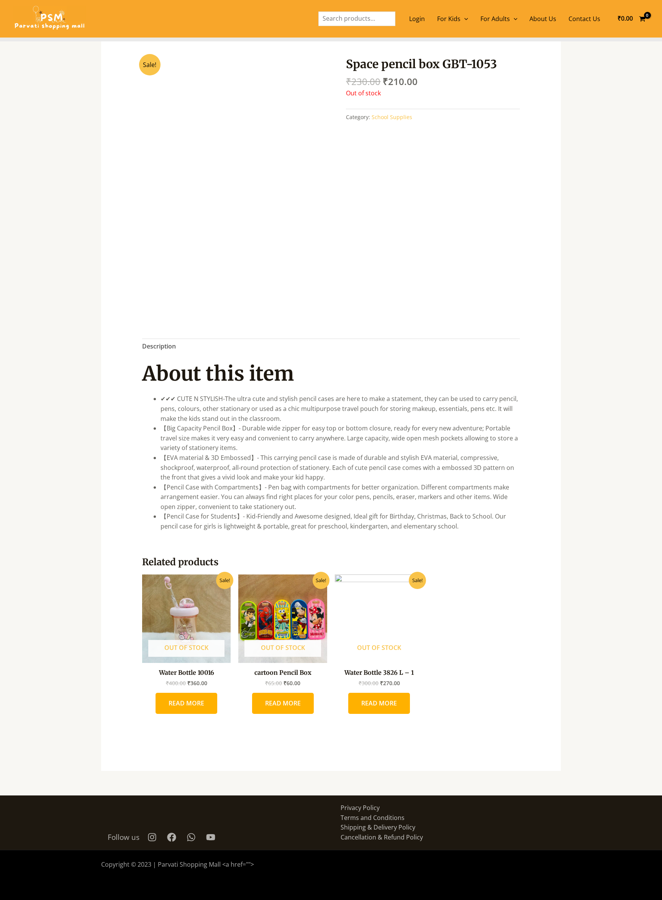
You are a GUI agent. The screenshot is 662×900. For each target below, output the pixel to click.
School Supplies (392, 117)
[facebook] (173, 837)
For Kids (448, 19)
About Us (542, 19)
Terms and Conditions (373, 817)
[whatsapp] (192, 837)
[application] (464, 19)
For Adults (495, 19)
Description (159, 346)
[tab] (159, 347)
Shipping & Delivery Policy (378, 827)
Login (417, 19)
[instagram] (153, 837)
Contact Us (584, 19)
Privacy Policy (360, 807)
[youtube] (212, 837)
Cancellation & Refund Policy (382, 837)
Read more (186, 703)
